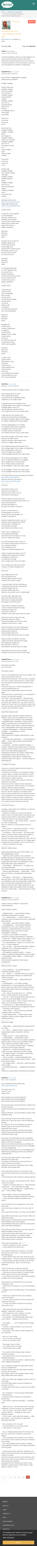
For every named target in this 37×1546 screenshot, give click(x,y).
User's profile (14, 71)
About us (6, 1506)
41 (10, 1477)
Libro (4, 1517)
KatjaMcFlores (7, 39)
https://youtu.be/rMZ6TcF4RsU (11, 481)
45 (28, 1477)
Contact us (6, 1529)
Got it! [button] (19, 1542)
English (5, 1501)
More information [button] (8, 1537)
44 (23, 1477)
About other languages (14, 12)
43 (19, 1477)
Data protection (8, 1521)
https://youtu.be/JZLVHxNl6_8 (10, 202)
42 (15, 1477)
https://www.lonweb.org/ (9, 1085)
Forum (3, 12)
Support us (6, 1513)
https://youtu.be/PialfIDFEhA (10, 477)
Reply (32, 22)
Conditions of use (8, 1525)
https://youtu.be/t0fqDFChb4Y (10, 206)
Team (4, 1509)
